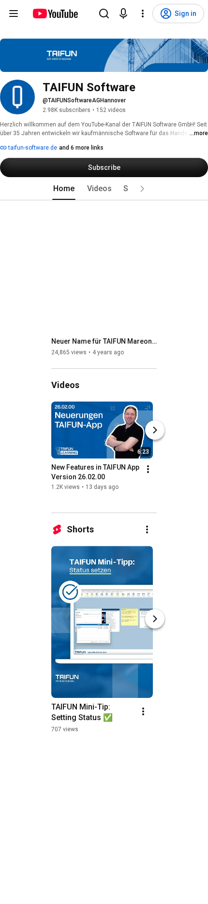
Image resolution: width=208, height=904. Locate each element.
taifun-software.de (32, 147)
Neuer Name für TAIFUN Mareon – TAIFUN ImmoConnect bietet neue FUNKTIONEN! (104, 341)
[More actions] (148, 469)
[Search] (104, 13)
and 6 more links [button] (81, 147)
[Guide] (13, 13)
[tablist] (104, 188)
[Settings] (143, 13)
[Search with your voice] (123, 13)
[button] (142, 188)
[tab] (63, 188)
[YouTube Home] (55, 13)
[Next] (154, 430)
